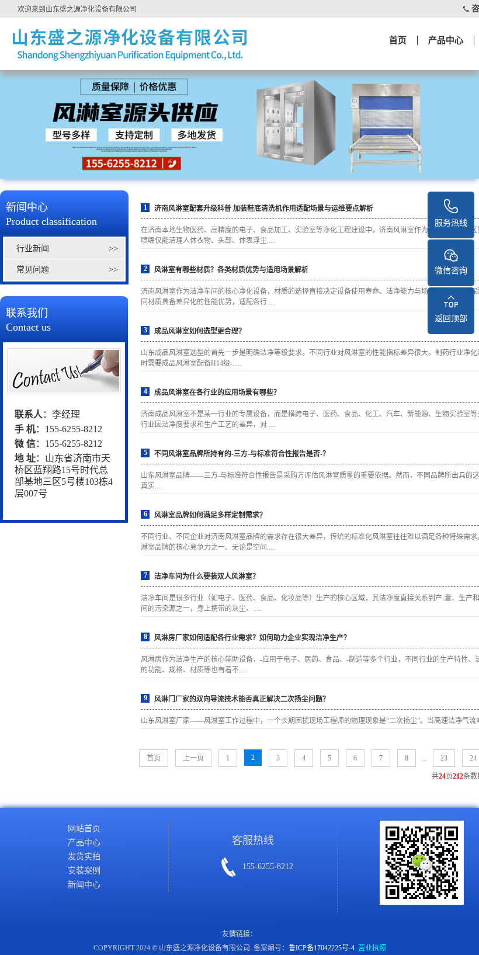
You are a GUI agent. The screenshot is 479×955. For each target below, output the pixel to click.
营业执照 (372, 948)
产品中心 (445, 40)
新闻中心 (51, 214)
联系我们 (28, 320)
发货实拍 (84, 856)
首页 (398, 40)
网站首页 (84, 828)
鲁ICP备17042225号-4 (322, 948)
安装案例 (84, 870)
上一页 (193, 758)
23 (443, 758)
